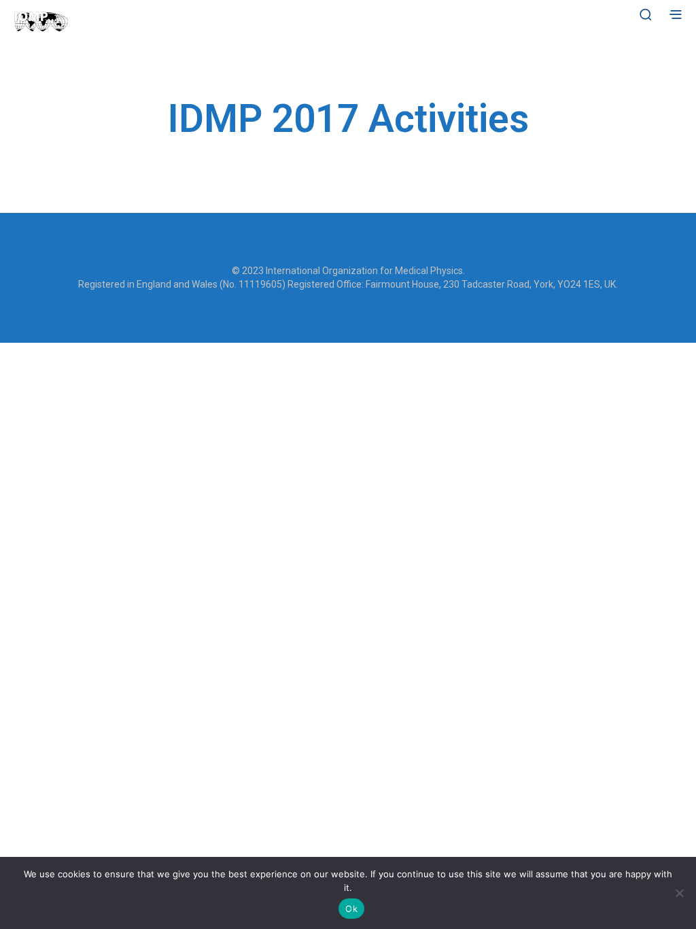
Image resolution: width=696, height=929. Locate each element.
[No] (679, 893)
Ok (351, 908)
